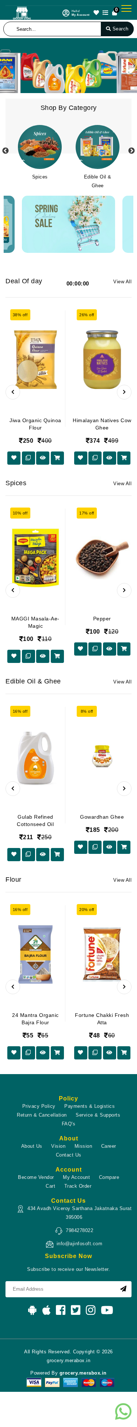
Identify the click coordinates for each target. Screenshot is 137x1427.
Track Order (78, 1186)
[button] (2, 66)
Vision (58, 1146)
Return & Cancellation (42, 1115)
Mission (83, 1146)
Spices (40, 177)
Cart (50, 1186)
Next (131, 151)
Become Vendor (36, 1177)
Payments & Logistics (89, 1106)
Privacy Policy (39, 1106)
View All (122, 281)
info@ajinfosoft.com (80, 1243)
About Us (31, 1146)
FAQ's (69, 1124)
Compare (109, 1177)
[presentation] (12, 392)
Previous (5, 151)
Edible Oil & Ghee (97, 181)
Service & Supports (98, 1115)
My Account (76, 1177)
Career (108, 1146)
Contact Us (68, 1155)
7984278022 (79, 1230)
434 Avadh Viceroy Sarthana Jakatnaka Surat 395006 (79, 1213)
